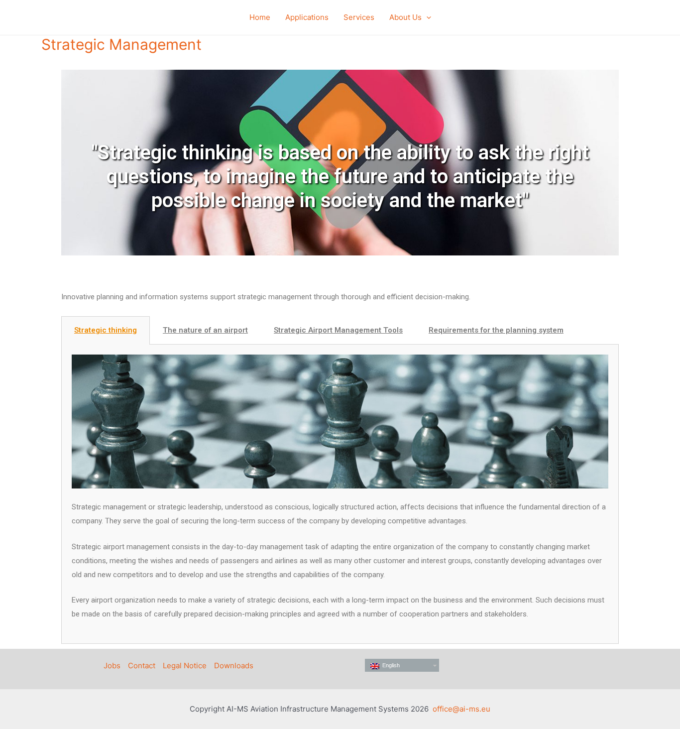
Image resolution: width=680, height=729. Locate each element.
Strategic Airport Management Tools (338, 330)
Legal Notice (185, 665)
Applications (307, 17)
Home (259, 17)
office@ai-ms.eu (461, 709)
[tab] (105, 330)
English (389, 665)
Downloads (233, 665)
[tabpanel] (340, 494)
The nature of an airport (205, 330)
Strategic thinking (105, 330)
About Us (405, 17)
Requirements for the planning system (496, 330)
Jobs (112, 665)
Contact (141, 665)
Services (358, 17)
